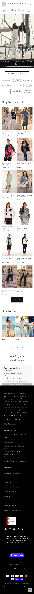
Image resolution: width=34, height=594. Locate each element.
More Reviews (8, 478)
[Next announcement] (30, 4)
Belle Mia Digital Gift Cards (12, 510)
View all (17, 300)
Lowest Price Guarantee (12, 419)
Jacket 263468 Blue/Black (9, 290)
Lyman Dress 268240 (7, 195)
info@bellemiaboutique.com (17, 461)
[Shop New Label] (6, 91)
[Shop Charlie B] (27, 80)
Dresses (4, 339)
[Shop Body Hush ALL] (27, 85)
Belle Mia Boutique (14, 583)
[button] (4, 10)
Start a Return (8, 501)
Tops (17, 339)
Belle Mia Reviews (10, 424)
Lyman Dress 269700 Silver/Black (7, 259)
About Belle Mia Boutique (12, 473)
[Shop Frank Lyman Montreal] (6, 80)
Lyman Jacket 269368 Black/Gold (22, 290)
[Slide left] (12, 347)
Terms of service (17, 586)
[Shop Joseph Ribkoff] (17, 80)
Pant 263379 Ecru (8, 132)
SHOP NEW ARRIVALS (17, 74)
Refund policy (25, 583)
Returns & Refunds (10, 505)
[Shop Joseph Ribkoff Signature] (17, 91)
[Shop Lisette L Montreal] (17, 85)
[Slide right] (22, 347)
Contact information (18, 589)
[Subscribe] (28, 547)
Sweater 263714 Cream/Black (8, 227)
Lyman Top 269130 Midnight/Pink (6, 164)
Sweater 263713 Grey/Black (23, 227)
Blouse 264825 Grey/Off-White (24, 196)
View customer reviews (17, 384)
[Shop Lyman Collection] (27, 91)
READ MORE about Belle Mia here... (16, 415)
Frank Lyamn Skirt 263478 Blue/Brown (24, 132)
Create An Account (10, 491)
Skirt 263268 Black (24, 164)
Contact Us (7, 482)
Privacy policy (8, 586)
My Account (8, 496)
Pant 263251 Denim (24, 259)
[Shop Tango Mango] (6, 86)
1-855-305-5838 (8, 442)
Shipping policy (28, 586)
